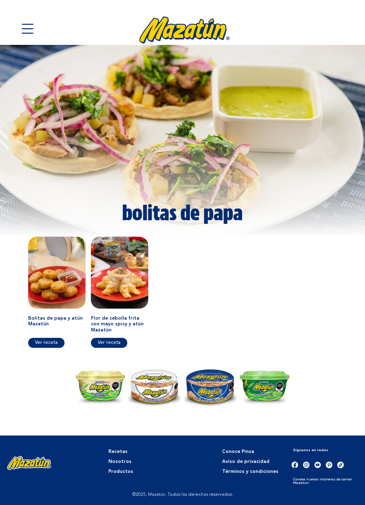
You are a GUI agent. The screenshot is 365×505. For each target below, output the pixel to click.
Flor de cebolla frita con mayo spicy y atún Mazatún (117, 324)
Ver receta (46, 342)
